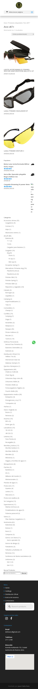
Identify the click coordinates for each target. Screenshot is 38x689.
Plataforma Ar (12, 274)
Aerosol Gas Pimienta (12, 344)
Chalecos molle (10, 372)
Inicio (5, 23)
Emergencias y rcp (11, 400)
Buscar (24, 573)
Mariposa (8, 326)
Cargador (8, 250)
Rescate (8, 335)
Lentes (7, 492)
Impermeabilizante (11, 301)
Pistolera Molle (10, 385)
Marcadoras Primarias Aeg (14, 268)
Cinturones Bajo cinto (12, 378)
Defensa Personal (10, 342)
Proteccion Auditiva (10, 498)
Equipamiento (8, 369)
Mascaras (8, 495)
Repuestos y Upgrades (13, 287)
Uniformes (9, 559)
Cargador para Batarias (15, 247)
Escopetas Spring (11, 265)
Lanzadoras (8, 428)
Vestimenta (8, 522)
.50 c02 (7, 430)
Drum (10, 255)
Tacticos (8, 339)
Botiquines (9, 397)
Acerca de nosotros (12, 597)
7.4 (8, 244)
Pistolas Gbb (9, 277)
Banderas (8, 470)
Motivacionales (10, 479)
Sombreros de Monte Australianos (17, 556)
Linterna (6, 437)
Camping (7, 299)
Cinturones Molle (11, 382)
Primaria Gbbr (10, 284)
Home (7, 588)
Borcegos (8, 293)
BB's (7, 421)
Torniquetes (9, 403)
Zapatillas (8, 296)
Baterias (8, 238)
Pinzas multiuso (10, 332)
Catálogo (8, 591)
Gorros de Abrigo (11, 543)
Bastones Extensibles (12, 348)
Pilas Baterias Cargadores (14, 519)
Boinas (7, 528)
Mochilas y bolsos (10, 446)
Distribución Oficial (10, 354)
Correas (8, 226)
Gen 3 (9, 565)
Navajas (8, 329)
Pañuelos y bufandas (12, 550)
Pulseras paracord (11, 513)
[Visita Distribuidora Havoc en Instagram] (6, 619)
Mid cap (11, 262)
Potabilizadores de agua (13, 510)
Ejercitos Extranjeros (11, 366)
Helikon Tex (9, 356)
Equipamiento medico (11, 394)
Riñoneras (8, 458)
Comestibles (8, 308)
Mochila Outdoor (11, 448)
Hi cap (11, 259)
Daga (7, 319)
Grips (7, 229)
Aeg (8, 253)
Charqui (8, 310)
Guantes (8, 488)
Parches (6, 467)
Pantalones (9, 547)
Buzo (7, 531)
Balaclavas (9, 525)
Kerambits (8, 323)
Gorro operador (12, 540)
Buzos (7, 412)
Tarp (7, 305)
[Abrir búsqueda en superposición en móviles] (19, 606)
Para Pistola (9, 439)
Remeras (8, 416)
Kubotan (8, 351)
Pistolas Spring (10, 280)
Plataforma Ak (12, 271)
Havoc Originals (9, 410)
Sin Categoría (8, 501)
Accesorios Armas (10, 220)
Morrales (8, 454)
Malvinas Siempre (11, 363)
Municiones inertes (11, 233)
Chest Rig (8, 375)
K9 (6, 473)
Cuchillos (7, 314)
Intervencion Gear (11, 360)
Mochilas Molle (10, 451)
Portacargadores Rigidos (13, 388)
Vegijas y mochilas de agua (14, 461)
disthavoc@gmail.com (12, 632)
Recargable (9, 442)
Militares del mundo (12, 476)
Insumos (7, 419)
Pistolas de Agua (9, 483)
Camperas (8, 534)
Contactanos (9, 601)
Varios (6, 517)
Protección (7, 486)
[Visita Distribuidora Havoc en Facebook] (11, 619)
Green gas (8, 424)
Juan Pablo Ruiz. (24, 686)
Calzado (6, 290)
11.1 (8, 241)
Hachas (6, 407)
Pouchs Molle (10, 391)
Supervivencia (8, 504)
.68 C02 (7, 433)
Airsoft (6, 236)
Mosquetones (8, 464)
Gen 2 (9, 562)
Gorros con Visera (11, 538)
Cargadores (9, 223)
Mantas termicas (11, 507)
